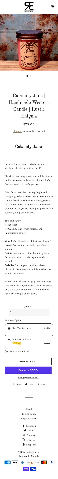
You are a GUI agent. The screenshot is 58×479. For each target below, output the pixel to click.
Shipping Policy (29, 418)
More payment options (28, 377)
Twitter (30, 430)
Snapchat (31, 444)
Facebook (31, 425)
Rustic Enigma (33, 451)
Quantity (28, 306)
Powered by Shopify (29, 456)
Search (29, 409)
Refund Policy (29, 413)
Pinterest (30, 435)
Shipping (17, 130)
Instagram (30, 439)
